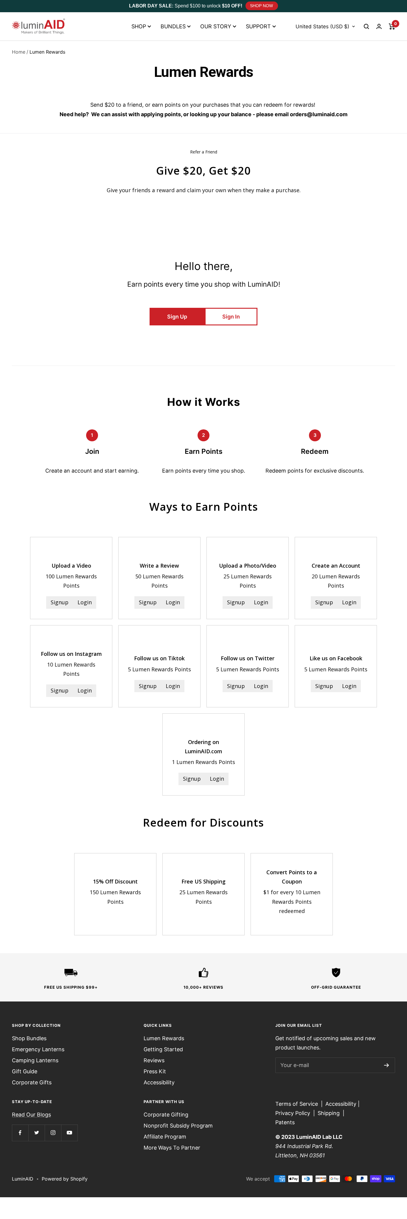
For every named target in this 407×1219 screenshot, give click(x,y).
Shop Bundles (29, 1038)
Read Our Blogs (31, 1114)
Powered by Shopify (65, 1179)
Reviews (154, 1060)
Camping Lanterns (35, 1060)
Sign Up (177, 316)
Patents (285, 1122)
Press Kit (155, 1071)
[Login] (379, 26)
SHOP (138, 26)
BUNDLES (173, 26)
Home (18, 52)
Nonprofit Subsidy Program (178, 1125)
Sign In (231, 316)
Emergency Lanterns (38, 1049)
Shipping (329, 1113)
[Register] (386, 1065)
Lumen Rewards (164, 1038)
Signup (60, 602)
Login (84, 602)
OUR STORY (215, 26)
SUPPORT (258, 26)
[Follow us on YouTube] (69, 1133)
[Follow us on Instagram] (53, 1133)
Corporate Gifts (32, 1082)
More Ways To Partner (172, 1148)
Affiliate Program (165, 1136)
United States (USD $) (322, 26)
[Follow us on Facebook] (20, 1133)
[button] (366, 26)
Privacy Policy (292, 1113)
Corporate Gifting (166, 1114)
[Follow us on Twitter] (36, 1133)
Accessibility (159, 1082)
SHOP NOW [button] (261, 5)
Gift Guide (24, 1071)
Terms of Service (296, 1104)
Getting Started (163, 1049)
